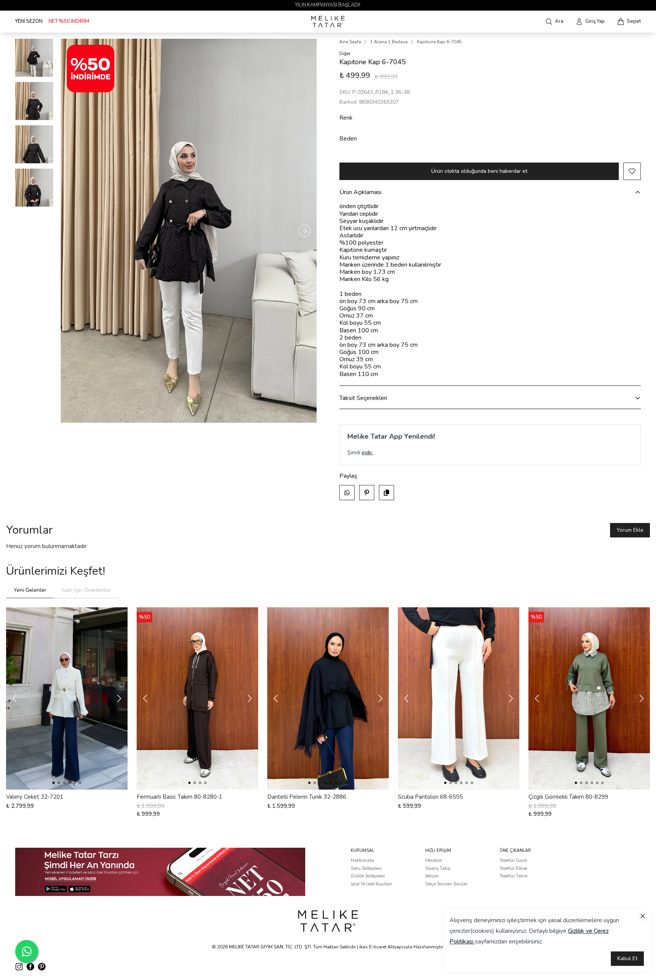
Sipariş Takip (437, 868)
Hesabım (433, 860)
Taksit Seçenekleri (363, 398)
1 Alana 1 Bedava (389, 42)
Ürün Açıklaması (360, 192)
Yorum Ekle (630, 530)
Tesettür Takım (514, 876)
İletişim (431, 876)
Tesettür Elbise (513, 868)
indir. (367, 452)
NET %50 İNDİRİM (69, 21)
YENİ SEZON (29, 21)
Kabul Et (627, 958)
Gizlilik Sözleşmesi (368, 876)
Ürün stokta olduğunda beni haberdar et (479, 171)
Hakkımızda (362, 860)
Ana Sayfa (350, 42)
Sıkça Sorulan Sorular (446, 884)
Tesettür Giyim (513, 860)
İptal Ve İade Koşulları (371, 884)
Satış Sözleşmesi (366, 868)
